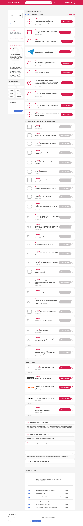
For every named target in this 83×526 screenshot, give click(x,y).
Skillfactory (11, 96)
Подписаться (18, 110)
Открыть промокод (65, 32)
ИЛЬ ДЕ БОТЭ (12, 87)
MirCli (18, 90)
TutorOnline (11, 93)
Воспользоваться (66, 21)
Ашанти (11, 84)
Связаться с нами (45, 514)
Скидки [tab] (41, 14)
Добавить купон (71, 14)
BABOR (17, 84)
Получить (65, 51)
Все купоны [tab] (27, 14)
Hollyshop (11, 90)
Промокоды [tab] (34, 14)
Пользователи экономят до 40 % (16, 23)
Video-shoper (19, 96)
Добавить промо (69, 2)
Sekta (18, 93)
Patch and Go (20, 87)
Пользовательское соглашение (55, 514)
